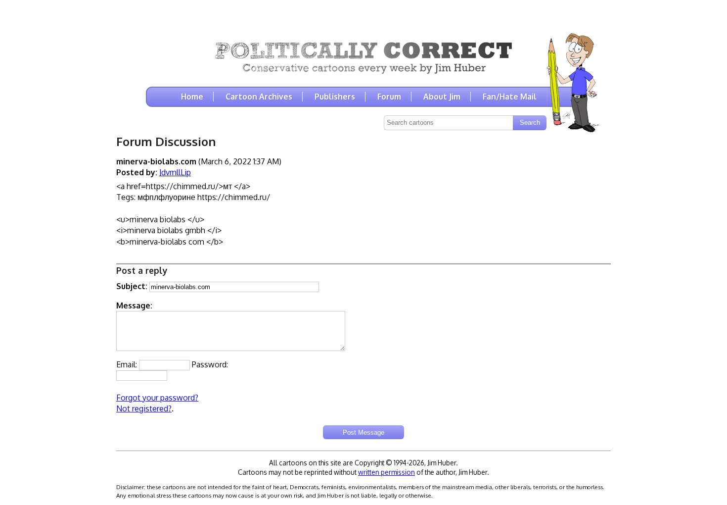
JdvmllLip (175, 172)
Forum (389, 96)
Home (192, 96)
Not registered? (144, 408)
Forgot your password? (157, 398)
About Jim (441, 96)
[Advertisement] (363, 15)
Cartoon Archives (259, 96)
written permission (386, 472)
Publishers (335, 96)
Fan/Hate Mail (510, 96)
